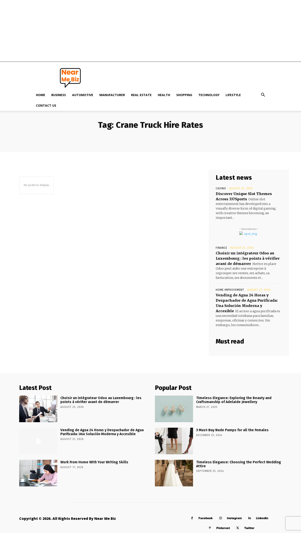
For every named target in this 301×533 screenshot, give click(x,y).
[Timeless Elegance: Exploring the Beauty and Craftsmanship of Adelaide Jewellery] (174, 409)
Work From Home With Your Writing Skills (94, 462)
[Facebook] (192, 518)
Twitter (249, 528)
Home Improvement (230, 289)
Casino (221, 188)
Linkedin (262, 518)
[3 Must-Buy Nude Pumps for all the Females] (174, 441)
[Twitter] (238, 528)
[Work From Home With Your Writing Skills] (38, 473)
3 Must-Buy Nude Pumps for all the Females (232, 430)
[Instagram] (220, 518)
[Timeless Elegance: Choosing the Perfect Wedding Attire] (174, 473)
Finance (221, 247)
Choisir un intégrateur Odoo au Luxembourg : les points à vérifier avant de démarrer (248, 258)
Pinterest (223, 528)
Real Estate (141, 95)
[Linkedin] (249, 518)
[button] (263, 95)
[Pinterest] (210, 528)
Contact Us (46, 105)
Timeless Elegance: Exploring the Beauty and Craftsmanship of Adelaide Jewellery (233, 400)
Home (40, 95)
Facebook (206, 518)
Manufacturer (112, 95)
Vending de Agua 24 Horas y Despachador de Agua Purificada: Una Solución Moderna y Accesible (102, 432)
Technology (208, 95)
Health (164, 95)
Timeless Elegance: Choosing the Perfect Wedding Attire (238, 464)
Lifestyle (233, 95)
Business (58, 95)
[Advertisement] (150, 31)
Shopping (184, 95)
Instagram (234, 518)
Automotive (82, 95)
